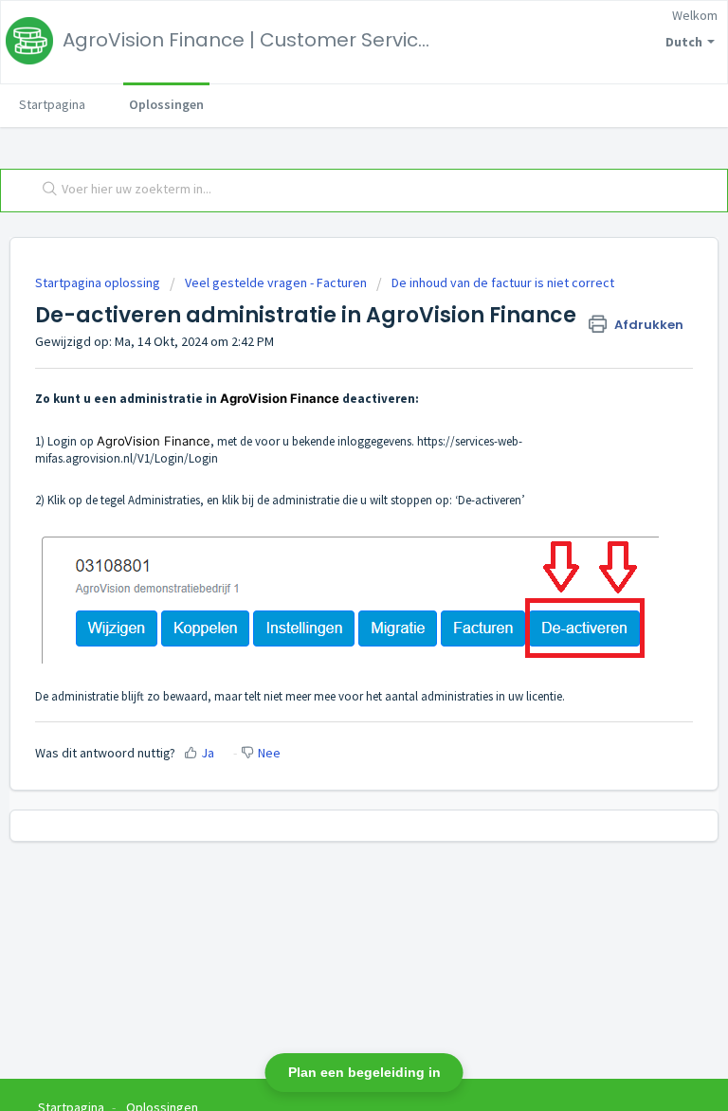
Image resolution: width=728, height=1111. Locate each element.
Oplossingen (166, 104)
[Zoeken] (45, 190)
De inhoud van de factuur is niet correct (502, 282)
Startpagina (52, 104)
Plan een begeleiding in (364, 1072)
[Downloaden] (329, 544)
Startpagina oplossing (99, 282)
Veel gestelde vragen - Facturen (276, 282)
